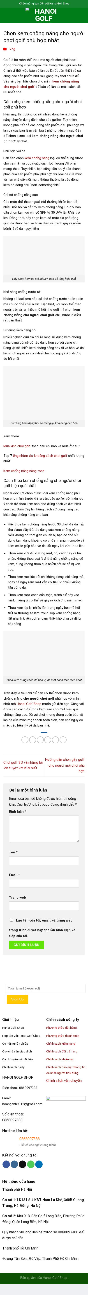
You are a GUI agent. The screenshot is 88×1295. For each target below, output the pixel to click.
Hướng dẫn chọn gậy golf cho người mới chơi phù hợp (65, 765)
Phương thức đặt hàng (61, 1027)
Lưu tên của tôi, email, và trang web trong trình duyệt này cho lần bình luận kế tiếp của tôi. (42, 928)
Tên (13, 852)
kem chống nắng (37, 158)
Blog (12, 49)
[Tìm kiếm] (13, 15)
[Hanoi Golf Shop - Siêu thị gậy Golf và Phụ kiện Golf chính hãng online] (44, 15)
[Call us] (31, 1164)
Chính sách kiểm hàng (60, 1043)
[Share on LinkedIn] (63, 739)
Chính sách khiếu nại (59, 1059)
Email (14, 875)
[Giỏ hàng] (82, 15)
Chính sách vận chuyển (64, 1080)
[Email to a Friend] (47, 739)
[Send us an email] (22, 1164)
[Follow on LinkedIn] (39, 1164)
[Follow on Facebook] (6, 1164)
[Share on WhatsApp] (24, 739)
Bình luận (17, 811)
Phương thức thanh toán (62, 1035)
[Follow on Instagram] (14, 1164)
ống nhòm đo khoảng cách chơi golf (40, 456)
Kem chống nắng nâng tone (23, 471)
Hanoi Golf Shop (29, 704)
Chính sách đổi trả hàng (61, 1051)
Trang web (17, 898)
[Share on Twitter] (40, 739)
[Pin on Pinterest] (55, 739)
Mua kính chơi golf (17, 446)
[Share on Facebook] (32, 739)
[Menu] (6, 15)
